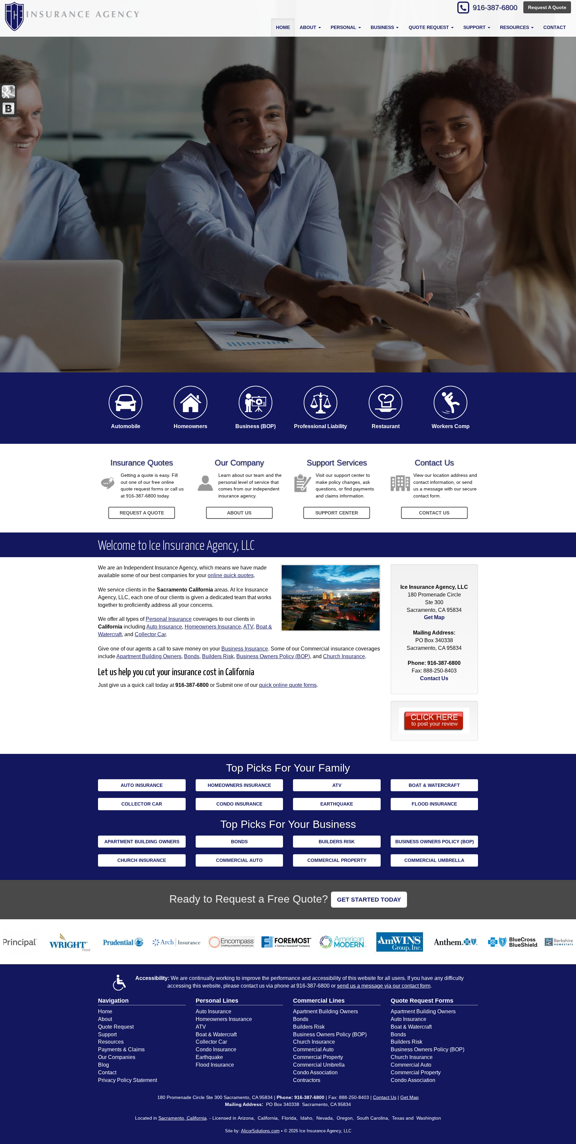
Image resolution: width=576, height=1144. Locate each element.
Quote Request (116, 1027)
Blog (103, 1065)
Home (283, 27)
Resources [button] (515, 27)
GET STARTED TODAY (369, 899)
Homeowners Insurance (213, 627)
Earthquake (336, 804)
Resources (111, 1042)
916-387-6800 (495, 7)
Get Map (434, 617)
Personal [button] (344, 27)
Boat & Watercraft (434, 785)
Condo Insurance (239, 804)
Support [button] (475, 27)
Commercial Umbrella (434, 860)
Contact (554, 27)
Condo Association (315, 1072)
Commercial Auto (239, 860)
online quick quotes (231, 575)
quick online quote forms (288, 685)
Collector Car (150, 634)
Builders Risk (218, 656)
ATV (248, 627)
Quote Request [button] (429, 27)
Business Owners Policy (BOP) (273, 656)
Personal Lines (217, 1000)
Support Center (336, 512)
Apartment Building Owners (148, 656)
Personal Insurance (169, 619)
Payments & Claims (121, 1049)
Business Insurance (244, 649)
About (105, 1019)
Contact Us (434, 512)
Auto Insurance (164, 627)
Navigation (113, 1000)
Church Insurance (344, 656)
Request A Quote (547, 7)
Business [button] (383, 27)
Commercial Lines (319, 1000)
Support (107, 1034)
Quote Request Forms (422, 1000)
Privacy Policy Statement (127, 1080)
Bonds (191, 656)
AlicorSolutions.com (260, 1130)
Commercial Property (336, 860)
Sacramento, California (182, 1118)
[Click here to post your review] (434, 720)
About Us (239, 512)
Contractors (306, 1080)
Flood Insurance (434, 804)
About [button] (309, 27)
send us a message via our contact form (383, 986)
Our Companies (116, 1057)
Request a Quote (142, 512)
